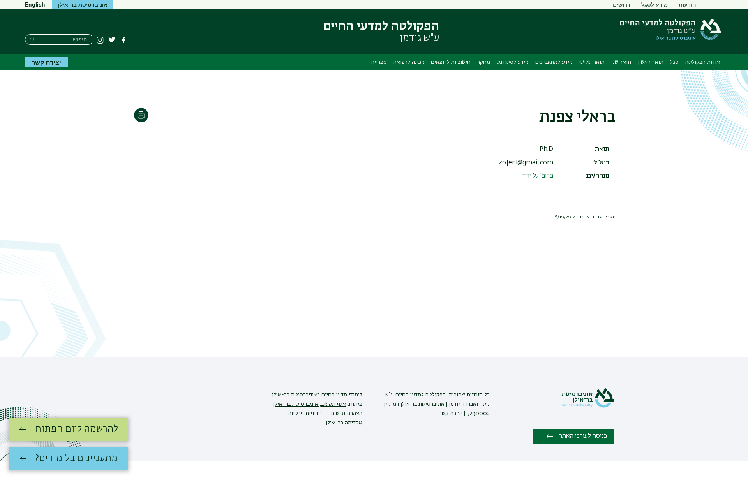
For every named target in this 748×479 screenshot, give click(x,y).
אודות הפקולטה (702, 62)
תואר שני (621, 62)
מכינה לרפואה (409, 62)
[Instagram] (100, 40)
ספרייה (379, 62)
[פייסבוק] (123, 40)
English (35, 4)
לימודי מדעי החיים (341, 395)
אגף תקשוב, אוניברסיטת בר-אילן (309, 404)
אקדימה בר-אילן (344, 423)
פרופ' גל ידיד (537, 176)
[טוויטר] (111, 40)
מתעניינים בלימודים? (76, 458)
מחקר (483, 62)
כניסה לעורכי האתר (583, 436)
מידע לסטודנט (513, 62)
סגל (674, 62)
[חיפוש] (32, 38)
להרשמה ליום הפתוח (76, 429)
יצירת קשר (46, 62)
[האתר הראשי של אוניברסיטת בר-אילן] (587, 406)
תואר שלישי (592, 62)
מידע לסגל (654, 4)
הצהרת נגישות (345, 413)
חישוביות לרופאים (451, 62)
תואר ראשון (650, 62)
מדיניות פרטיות (305, 413)
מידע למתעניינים (554, 62)
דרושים (621, 4)
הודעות (687, 4)
